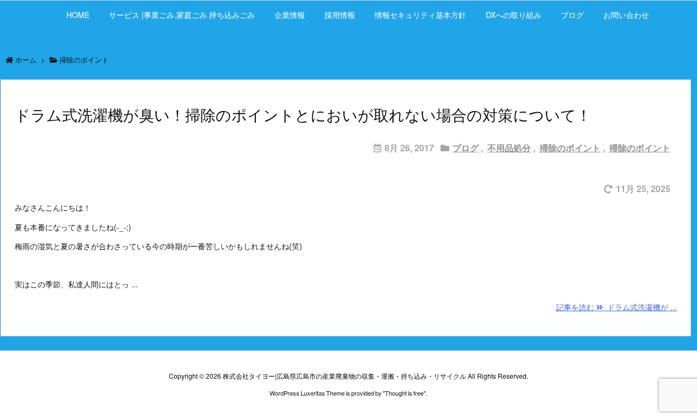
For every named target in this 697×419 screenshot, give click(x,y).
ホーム (25, 59)
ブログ (466, 147)
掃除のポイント (570, 147)
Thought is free (404, 393)
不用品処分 (509, 147)
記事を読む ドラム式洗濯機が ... (616, 306)
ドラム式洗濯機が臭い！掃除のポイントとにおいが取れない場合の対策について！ (303, 115)
